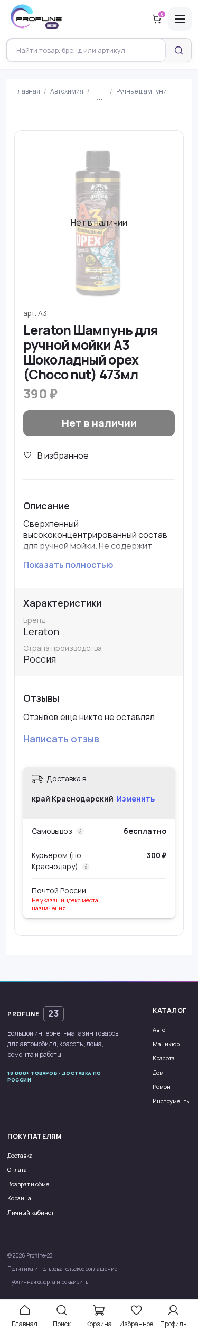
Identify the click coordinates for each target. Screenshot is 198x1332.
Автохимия (66, 91)
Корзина (19, 1198)
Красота (164, 1058)
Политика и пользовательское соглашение (62, 1268)
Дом (158, 1072)
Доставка (20, 1155)
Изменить (136, 799)
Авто (159, 1029)
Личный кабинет (30, 1212)
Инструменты (172, 1101)
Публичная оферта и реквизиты (48, 1282)
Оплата (17, 1169)
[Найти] (178, 50)
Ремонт (163, 1087)
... (100, 98)
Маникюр (166, 1044)
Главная (27, 91)
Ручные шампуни (141, 91)
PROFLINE (33, 1013)
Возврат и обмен (30, 1184)
